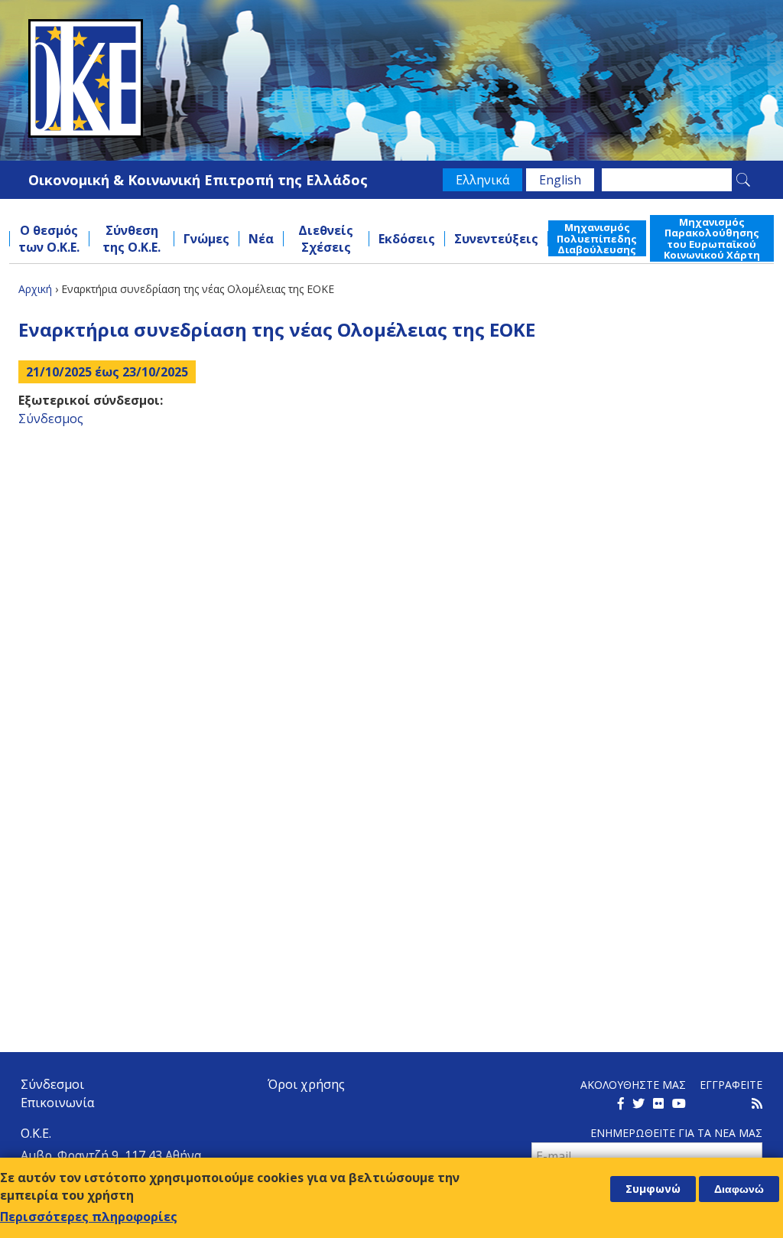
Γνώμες (206, 238)
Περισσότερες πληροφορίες (88, 1216)
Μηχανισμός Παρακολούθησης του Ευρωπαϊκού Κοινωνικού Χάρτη (712, 238)
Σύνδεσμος (50, 418)
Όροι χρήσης (306, 1084)
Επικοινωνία (57, 1102)
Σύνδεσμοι (52, 1084)
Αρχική (35, 289)
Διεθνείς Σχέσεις (325, 239)
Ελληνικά (482, 179)
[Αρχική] (391, 78)
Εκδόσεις (407, 238)
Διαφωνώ (739, 1189)
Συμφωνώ (653, 1188)
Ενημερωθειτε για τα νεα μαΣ (676, 1133)
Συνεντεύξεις (496, 238)
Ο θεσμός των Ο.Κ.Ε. (49, 239)
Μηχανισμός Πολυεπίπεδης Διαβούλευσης (597, 238)
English (560, 179)
